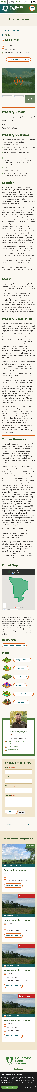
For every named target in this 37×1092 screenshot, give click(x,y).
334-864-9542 (13, 750)
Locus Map (19, 668)
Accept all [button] (9, 1087)
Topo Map (19, 677)
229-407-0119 (13, 747)
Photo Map (19, 702)
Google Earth (20, 660)
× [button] (35, 1073)
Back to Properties (11, 30)
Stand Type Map (22, 694)
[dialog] (18, 1082)
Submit (9, 812)
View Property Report (17, 59)
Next (30, 824)
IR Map (18, 685)
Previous (8, 824)
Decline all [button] (27, 1087)
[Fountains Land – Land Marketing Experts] (18, 1060)
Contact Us (18, 1069)
